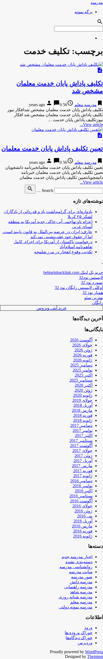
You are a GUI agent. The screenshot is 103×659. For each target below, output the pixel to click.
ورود (88, 627)
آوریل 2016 (82, 521)
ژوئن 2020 (83, 390)
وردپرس (85, 642)
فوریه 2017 (82, 470)
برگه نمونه (83, 12)
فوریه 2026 (82, 355)
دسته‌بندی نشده (78, 561)
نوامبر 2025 (82, 370)
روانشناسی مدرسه (75, 567)
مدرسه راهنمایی (78, 587)
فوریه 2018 (82, 415)
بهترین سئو (93, 297)
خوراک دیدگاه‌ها (79, 637)
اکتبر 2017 (83, 435)
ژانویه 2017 (82, 475)
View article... (91, 124)
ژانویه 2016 (82, 536)
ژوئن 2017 (83, 455)
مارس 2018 (82, 410)
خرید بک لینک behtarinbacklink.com (73, 272)
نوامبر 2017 (82, 430)
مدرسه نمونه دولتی (75, 607)
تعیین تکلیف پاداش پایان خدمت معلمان (52, 148)
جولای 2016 (82, 506)
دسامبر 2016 (81, 481)
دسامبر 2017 (81, 425)
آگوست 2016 (81, 501)
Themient (95, 656)
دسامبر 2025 (81, 365)
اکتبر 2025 (83, 375)
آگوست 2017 (81, 445)
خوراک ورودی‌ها (78, 632)
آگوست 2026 (81, 340)
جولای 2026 (82, 345)
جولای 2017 (82, 450)
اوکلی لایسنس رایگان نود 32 (79, 287)
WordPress (94, 651)
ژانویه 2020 (82, 395)
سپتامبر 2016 (80, 496)
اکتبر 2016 (83, 491)
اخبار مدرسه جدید (77, 556)
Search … (44, 190)
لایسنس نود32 (91, 277)
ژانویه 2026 (82, 360)
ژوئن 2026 (83, 350)
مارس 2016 (82, 526)
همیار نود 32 (92, 292)
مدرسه (97, 2)
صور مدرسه (81, 577)
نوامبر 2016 (82, 486)
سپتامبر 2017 (80, 440)
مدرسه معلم (85, 104)
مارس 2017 (82, 465)
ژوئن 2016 (83, 511)
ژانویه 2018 (82, 420)
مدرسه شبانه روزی (75, 597)
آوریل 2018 (82, 405)
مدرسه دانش (81, 582)
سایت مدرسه (80, 572)
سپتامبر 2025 (80, 380)
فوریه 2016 (82, 531)
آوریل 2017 (82, 460)
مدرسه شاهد (81, 592)
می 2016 (84, 516)
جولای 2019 (82, 400)
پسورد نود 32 (92, 282)
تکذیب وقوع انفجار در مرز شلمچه (63, 252)
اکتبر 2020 (83, 385)
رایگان (97, 302)
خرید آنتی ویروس (51, 308)
